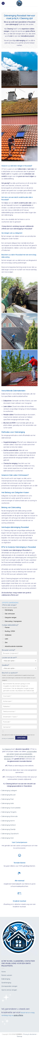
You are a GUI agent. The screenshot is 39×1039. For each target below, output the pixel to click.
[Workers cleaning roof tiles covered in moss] (19, 106)
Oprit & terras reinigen (9, 990)
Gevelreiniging (6, 983)
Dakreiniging (5, 979)
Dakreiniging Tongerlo (8, 812)
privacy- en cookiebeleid (8, 738)
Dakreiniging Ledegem (9, 790)
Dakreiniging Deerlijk (8, 829)
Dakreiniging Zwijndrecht (10, 834)
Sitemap (19, 1036)
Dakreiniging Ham (7, 838)
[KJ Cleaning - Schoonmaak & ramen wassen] (19, 3)
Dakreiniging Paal (7, 799)
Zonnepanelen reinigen (9, 986)
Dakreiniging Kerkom (8, 825)
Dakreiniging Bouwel (8, 795)
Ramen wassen (6, 975)
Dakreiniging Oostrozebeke (10, 808)
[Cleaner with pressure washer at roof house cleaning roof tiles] (19, 331)
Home (3, 972)
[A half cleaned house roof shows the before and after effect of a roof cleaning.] (19, 70)
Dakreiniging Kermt (8, 821)
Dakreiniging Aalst (7, 803)
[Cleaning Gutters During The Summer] (19, 295)
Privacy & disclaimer (29, 1034)
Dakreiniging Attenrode (9, 816)
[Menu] (3, 3)
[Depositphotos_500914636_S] (19, 143)
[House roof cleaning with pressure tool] (19, 368)
